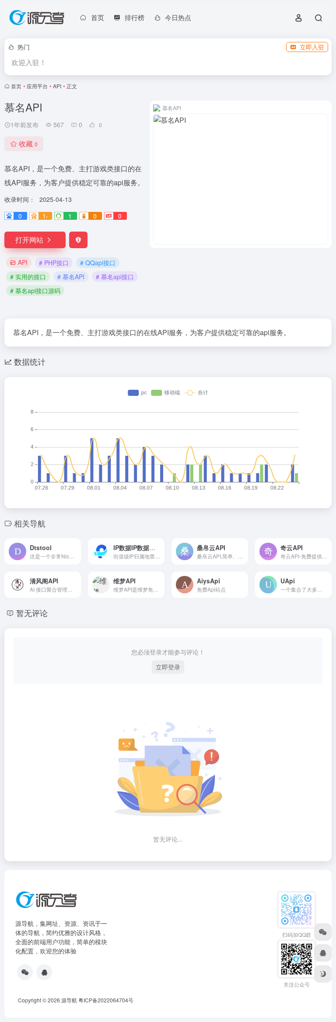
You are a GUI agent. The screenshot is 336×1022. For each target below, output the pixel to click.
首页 (16, 86)
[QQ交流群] (44, 972)
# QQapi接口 (98, 262)
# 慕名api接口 (115, 276)
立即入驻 (312, 46)
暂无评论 (32, 612)
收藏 (28, 144)
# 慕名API (70, 276)
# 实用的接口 (28, 276)
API (57, 86)
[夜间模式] (323, 974)
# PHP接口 (54, 262)
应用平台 (37, 86)
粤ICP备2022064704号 (105, 1000)
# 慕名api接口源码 (35, 290)
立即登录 (168, 666)
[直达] (76, 551)
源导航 (69, 1000)
